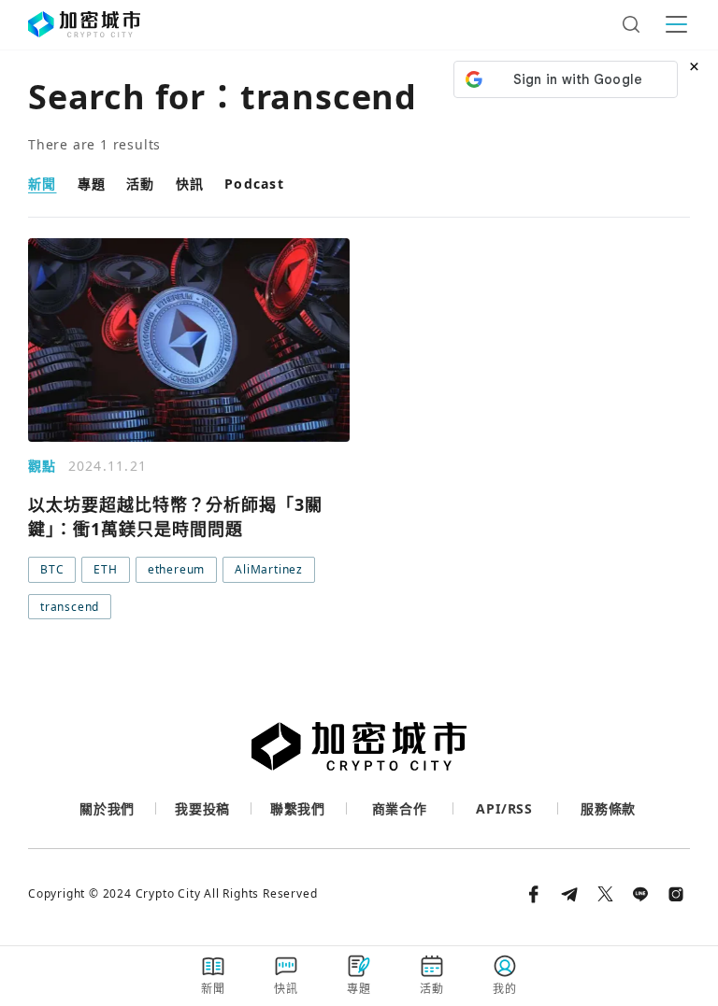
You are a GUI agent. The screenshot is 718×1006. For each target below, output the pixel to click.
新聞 (42, 183)
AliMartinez (269, 569)
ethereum (176, 569)
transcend (69, 607)
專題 (92, 183)
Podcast (254, 183)
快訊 (190, 183)
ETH (105, 569)
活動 (140, 183)
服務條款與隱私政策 (571, 660)
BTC (52, 569)
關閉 (359, 650)
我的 (505, 989)
